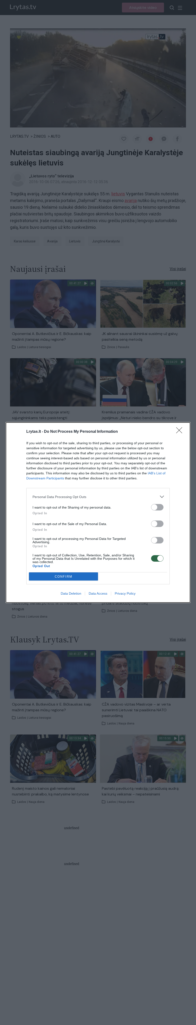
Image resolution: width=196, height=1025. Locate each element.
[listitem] (98, 496)
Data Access (98, 593)
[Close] (180, 431)
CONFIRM (63, 576)
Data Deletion (71, 593)
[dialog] (98, 512)
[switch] (157, 507)
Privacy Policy (125, 593)
